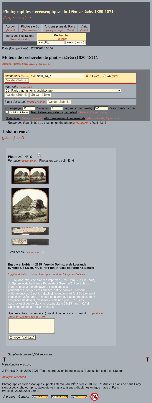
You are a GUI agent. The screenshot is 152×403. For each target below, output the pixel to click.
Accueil (10, 26)
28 (43, 252)
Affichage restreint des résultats (64, 118)
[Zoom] (61, 175)
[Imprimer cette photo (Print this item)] (38, 156)
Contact (23, 396)
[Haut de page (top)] (4, 360)
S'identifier (13, 118)
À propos (9, 396)
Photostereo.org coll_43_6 (56, 160)
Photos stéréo (30, 26)
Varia (84, 26)
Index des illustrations (20, 35)
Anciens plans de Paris (60, 26)
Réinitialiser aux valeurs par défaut (54, 112)
